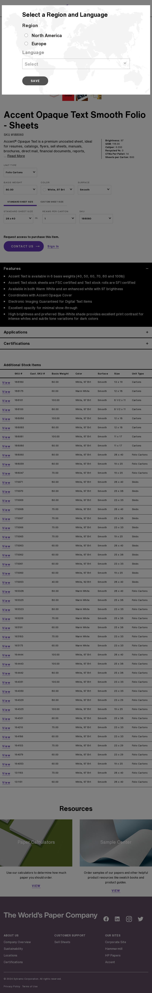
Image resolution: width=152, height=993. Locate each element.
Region (30, 25)
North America (47, 35)
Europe (39, 43)
